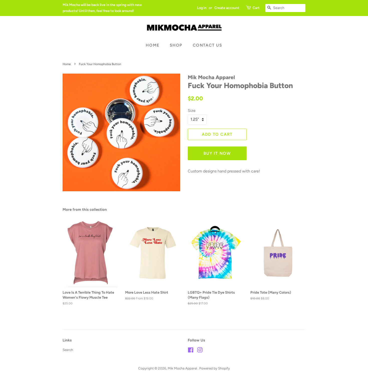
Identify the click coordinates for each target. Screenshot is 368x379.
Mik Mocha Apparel (183, 368)
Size (192, 110)
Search (68, 350)
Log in (202, 8)
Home (152, 45)
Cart (256, 8)
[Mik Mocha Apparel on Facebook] (191, 351)
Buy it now (217, 153)
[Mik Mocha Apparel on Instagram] (200, 351)
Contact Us (207, 45)
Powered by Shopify (214, 368)
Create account (226, 8)
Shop (176, 45)
